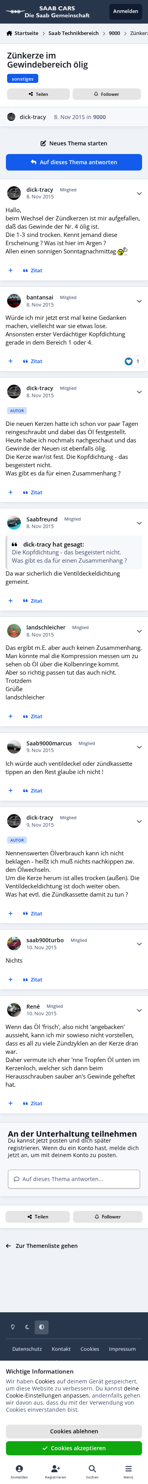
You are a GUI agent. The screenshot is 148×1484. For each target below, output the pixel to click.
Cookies (90, 1349)
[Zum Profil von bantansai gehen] (14, 301)
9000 (99, 117)
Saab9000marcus (49, 743)
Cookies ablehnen (74, 1431)
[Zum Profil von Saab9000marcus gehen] (14, 747)
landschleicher (46, 627)
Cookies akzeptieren (78, 1448)
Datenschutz (27, 1349)
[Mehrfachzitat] (10, 271)
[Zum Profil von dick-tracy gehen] (11, 117)
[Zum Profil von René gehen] (14, 1010)
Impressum (122, 1349)
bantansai (39, 297)
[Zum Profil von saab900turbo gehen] (14, 943)
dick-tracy (33, 117)
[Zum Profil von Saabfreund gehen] (14, 523)
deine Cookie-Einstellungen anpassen (72, 1392)
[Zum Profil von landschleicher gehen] (14, 631)
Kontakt (61, 1349)
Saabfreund (42, 519)
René (33, 1006)
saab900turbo (45, 940)
